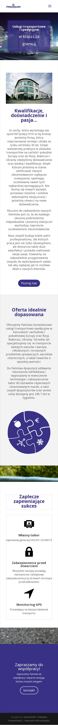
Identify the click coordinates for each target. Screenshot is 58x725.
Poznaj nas (29, 283)
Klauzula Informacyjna (37, 720)
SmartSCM (29, 717)
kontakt (29, 690)
